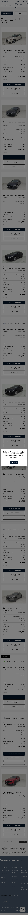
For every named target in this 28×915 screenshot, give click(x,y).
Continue (14, 462)
